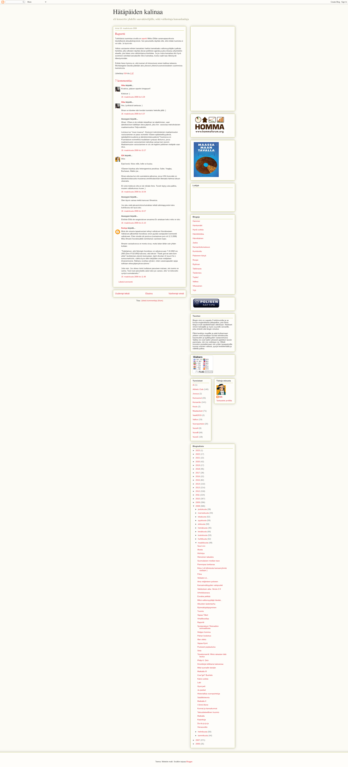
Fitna (199, 574)
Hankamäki (197, 225)
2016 (198, 476)
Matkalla (201, 716)
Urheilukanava (203, 593)
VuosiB (195, 432)
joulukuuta (202, 509)
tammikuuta (203, 735)
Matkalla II (201, 701)
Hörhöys (201, 553)
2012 (198, 491)
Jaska (195, 243)
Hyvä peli (201, 686)
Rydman (196, 264)
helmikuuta (203, 732)
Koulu (195, 406)
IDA (122, 155)
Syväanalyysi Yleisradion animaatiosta (208, 627)
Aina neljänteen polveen (207, 581)
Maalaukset (198, 411)
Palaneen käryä (199, 255)
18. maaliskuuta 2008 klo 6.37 (133, 114)
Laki (199, 682)
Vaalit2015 (197, 415)
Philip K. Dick (203, 660)
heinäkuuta (203, 528)
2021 (198, 458)
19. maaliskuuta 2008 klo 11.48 (133, 277)
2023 (198, 450)
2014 (198, 484)
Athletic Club (198, 389)
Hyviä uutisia (198, 230)
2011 (198, 495)
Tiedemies (197, 273)
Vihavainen (197, 286)
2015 (198, 480)
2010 (198, 499)
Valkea (195, 281)
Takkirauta (197, 269)
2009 (198, 502)
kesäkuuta (202, 531)
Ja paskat (201, 690)
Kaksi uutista (202, 679)
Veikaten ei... (202, 578)
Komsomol (197, 398)
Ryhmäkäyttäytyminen (206, 607)
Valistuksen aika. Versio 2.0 (209, 589)
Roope (195, 260)
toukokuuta (203, 535)
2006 (198, 744)
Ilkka (123, 85)
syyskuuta (202, 520)
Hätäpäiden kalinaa (138, 11)
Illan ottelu (201, 639)
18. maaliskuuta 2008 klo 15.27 (133, 150)
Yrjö (194, 290)
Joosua (196, 394)
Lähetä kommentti (126, 282)
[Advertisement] (213, 68)
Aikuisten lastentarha (206, 604)
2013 (198, 487)
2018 (198, 469)
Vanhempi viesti (176, 293)
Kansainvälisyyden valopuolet (210, 585)
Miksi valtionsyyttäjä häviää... (209, 600)
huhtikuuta (202, 539)
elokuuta (202, 524)
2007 (198, 740)
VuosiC (196, 437)
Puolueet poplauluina (206, 647)
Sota (199, 650)
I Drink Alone (202, 705)
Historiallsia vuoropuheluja (208, 694)
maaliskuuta (203, 543)
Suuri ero (201, 546)
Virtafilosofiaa (203, 619)
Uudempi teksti (122, 293)
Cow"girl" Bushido (205, 675)
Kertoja (124, 228)
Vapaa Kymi (202, 643)
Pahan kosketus (204, 636)
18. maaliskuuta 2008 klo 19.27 (133, 211)
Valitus (195, 419)
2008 (198, 506)
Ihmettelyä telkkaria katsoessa (210, 664)
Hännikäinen (198, 238)
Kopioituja (201, 719)
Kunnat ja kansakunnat (207, 708)
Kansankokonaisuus (201, 247)
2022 (198, 454)
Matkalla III (202, 671)
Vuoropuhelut (198, 424)
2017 (198, 473)
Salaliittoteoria (203, 697)
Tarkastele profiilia (224, 400)
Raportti (200, 622)
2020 (198, 461)
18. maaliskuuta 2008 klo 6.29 (133, 97)
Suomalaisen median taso (208, 561)
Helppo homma (204, 632)
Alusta (200, 550)
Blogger (189, 762)
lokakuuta (202, 517)
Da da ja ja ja (203, 723)
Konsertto (197, 402)
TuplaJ (195, 277)
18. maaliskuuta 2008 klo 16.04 (133, 192)
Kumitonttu (197, 251)
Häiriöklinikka (198, 234)
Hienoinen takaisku (205, 557)
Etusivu (149, 293)
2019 (198, 465)
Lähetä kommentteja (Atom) (152, 301)
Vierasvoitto (202, 727)
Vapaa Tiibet (202, 615)
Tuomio (200, 611)
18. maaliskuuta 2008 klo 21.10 (133, 223)
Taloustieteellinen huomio (208, 712)
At (193, 385)
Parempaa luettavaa (206, 564)
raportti (144, 39)
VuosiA (195, 428)
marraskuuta (203, 513)
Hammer (196, 221)
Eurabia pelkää (203, 596)
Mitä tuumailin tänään (206, 668)
